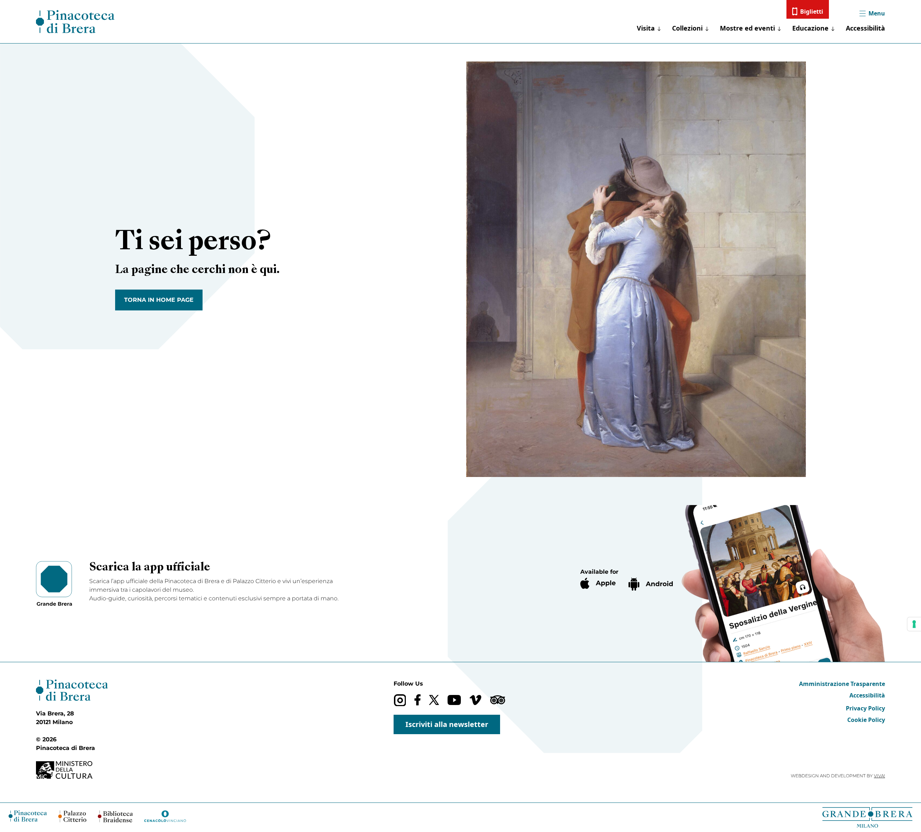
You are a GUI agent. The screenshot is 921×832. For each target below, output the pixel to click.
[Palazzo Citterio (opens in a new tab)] (72, 816)
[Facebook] (417, 699)
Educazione (810, 28)
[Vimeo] (475, 700)
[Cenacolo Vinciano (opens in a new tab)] (165, 816)
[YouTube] (454, 700)
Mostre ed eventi (747, 28)
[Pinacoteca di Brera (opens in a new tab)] (28, 816)
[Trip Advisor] (497, 699)
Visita (646, 28)
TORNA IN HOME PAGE (159, 299)
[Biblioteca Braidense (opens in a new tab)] (115, 816)
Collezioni (687, 28)
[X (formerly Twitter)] (434, 700)
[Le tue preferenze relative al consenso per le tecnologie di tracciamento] (914, 624)
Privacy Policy (865, 708)
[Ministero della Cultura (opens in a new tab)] (72, 770)
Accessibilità (865, 28)
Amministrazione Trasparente (842, 684)
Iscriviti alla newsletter (446, 724)
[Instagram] (400, 700)
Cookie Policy (866, 720)
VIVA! (879, 775)
